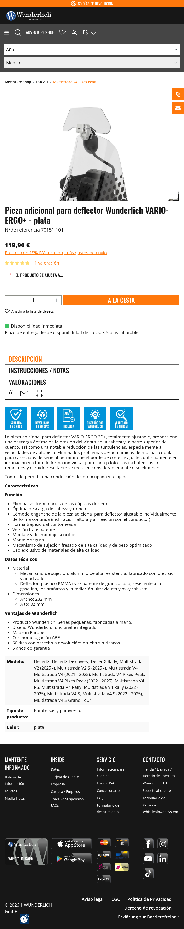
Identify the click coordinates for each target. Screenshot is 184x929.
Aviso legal (93, 899)
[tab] (92, 358)
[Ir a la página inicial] (29, 15)
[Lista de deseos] (62, 32)
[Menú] (6, 32)
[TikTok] (148, 873)
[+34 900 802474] (178, 94)
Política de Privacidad (149, 899)
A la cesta (121, 300)
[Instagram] (162, 843)
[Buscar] (18, 32)
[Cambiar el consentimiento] (24, 919)
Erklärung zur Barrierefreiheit (148, 917)
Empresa (58, 784)
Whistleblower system (160, 812)
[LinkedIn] (162, 858)
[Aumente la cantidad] (57, 300)
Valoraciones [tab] (27, 382)
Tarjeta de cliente (65, 776)
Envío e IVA (105, 783)
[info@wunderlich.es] (178, 108)
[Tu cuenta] (74, 32)
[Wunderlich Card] (26, 851)
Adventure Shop (40, 32)
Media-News (15, 798)
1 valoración (46, 263)
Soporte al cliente (157, 790)
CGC (115, 899)
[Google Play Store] (71, 858)
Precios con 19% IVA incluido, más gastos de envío (56, 252)
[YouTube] (148, 858)
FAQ (100, 798)
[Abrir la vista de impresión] (39, 393)
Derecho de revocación (148, 908)
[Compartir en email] (24, 393)
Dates (55, 769)
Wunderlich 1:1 (155, 783)
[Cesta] (180, 32)
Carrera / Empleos (65, 791)
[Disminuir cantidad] (10, 300)
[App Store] (71, 843)
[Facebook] (148, 843)
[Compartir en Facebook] (11, 393)
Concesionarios (109, 790)
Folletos (11, 791)
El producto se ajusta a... (38, 275)
